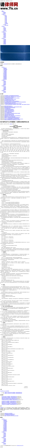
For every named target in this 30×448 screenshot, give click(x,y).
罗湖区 (6, 19)
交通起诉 (4, 81)
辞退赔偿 (4, 41)
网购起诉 (4, 34)
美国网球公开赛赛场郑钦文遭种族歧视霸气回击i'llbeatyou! (12, 117)
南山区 (6, 15)
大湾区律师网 (5, 69)
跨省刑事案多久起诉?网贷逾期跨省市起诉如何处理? (12, 95)
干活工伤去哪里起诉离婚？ (8, 112)
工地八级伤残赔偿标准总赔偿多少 (9, 109)
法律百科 (4, 29)
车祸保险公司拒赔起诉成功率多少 (9, 111)
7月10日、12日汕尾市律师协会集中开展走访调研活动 (12, 118)
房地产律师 (6, 25)
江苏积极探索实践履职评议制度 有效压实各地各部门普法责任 (13, 103)
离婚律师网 (5, 68)
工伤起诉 (4, 83)
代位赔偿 (4, 86)
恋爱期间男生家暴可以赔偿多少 (9, 98)
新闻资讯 (3, 26)
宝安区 (6, 17)
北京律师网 (5, 70)
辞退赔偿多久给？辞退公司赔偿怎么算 (10, 116)
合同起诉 (4, 37)
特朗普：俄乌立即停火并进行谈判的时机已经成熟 (11, 415)
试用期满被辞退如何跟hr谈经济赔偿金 (10, 107)
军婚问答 (4, 32)
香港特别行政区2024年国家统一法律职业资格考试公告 (9, 397)
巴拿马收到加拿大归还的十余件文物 (9, 100)
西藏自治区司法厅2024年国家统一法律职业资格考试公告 (10, 403)
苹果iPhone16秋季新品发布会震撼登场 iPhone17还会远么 (12, 119)
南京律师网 (5, 73)
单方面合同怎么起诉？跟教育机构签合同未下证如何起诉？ (13, 96)
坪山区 (6, 21)
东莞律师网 (5, 77)
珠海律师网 (5, 78)
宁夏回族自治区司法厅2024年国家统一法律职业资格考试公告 (10, 399)
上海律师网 (5, 71)
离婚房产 (4, 13)
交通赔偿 (4, 42)
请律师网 (1, 407)
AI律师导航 (5, 419)
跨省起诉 (4, 33)
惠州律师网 (5, 79)
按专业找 (4, 24)
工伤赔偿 (4, 39)
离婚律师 (3, 11)
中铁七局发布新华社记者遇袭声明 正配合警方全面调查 (12, 113)
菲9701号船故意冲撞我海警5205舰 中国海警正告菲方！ (11, 101)
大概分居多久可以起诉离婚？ (9, 413)
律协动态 (4, 28)
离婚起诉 (4, 36)
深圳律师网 (5, 424)
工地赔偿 (4, 40)
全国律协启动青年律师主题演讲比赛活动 (10, 102)
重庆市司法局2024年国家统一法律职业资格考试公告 (13, 392)
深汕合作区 (6, 23)
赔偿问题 (3, 38)
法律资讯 (4, 91)
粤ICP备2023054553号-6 (20, 445)
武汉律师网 (5, 75)
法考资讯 (4, 30)
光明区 (6, 20)
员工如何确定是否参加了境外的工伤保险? (10, 99)
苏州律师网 (5, 74)
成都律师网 (5, 428)
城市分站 (3, 67)
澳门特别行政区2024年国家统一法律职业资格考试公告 (9, 396)
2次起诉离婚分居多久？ (8, 108)
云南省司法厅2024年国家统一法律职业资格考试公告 (9, 404)
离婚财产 (4, 12)
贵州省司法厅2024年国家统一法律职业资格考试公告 (13, 393)
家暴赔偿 (4, 43)
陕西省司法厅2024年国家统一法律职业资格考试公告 (9, 402)
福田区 (6, 16)
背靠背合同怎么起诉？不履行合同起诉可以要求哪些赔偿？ (13, 115)
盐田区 (6, 22)
